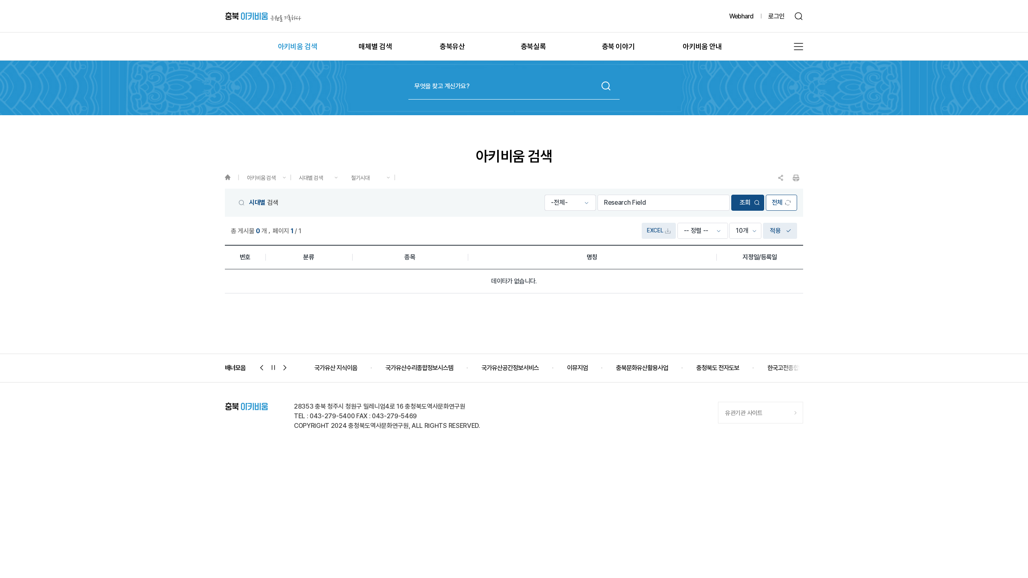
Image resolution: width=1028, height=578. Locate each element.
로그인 (776, 16)
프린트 (796, 178)
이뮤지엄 (577, 368)
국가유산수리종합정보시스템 (419, 368)
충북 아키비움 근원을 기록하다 (263, 16)
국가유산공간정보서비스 (510, 368)
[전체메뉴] (798, 46)
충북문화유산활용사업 (642, 368)
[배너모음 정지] (273, 367)
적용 (775, 230)
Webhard (741, 16)
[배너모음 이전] (262, 367)
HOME (231, 177)
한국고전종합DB (786, 368)
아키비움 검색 (261, 178)
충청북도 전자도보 (717, 368)
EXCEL (655, 230)
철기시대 (360, 178)
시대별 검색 (311, 178)
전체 (777, 202)
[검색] (799, 16)
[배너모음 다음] (285, 367)
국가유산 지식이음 (335, 368)
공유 (780, 178)
